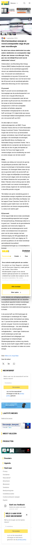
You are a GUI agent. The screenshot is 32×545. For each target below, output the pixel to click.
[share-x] (3, 364)
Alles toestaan (16, 286)
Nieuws (13, 3)
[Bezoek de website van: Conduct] (8, 11)
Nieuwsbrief (6, 478)
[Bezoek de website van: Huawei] (16, 450)
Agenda (7, 463)
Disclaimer (6, 474)
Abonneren (6, 484)
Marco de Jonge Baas (11, 356)
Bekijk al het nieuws (6, 418)
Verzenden (16, 531)
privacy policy (22, 539)
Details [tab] (16, 256)
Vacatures (6, 487)
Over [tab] (26, 256)
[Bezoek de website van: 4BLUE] (16, 405)
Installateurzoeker (8, 494)
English (5, 500)
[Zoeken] (24, 3)
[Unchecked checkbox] (5, 535)
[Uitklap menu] (29, 3)
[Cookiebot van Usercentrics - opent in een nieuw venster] (22, 251)
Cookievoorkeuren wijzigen (11, 497)
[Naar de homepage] (5, 3)
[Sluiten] (27, 515)
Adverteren (6, 481)
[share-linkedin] (9, 364)
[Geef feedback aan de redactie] (5, 505)
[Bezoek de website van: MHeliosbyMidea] (16, 426)
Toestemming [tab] (6, 256)
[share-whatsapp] (14, 364)
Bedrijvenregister (8, 490)
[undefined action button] (27, 526)
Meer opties (15, 292)
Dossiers (8, 458)
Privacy (5, 471)
